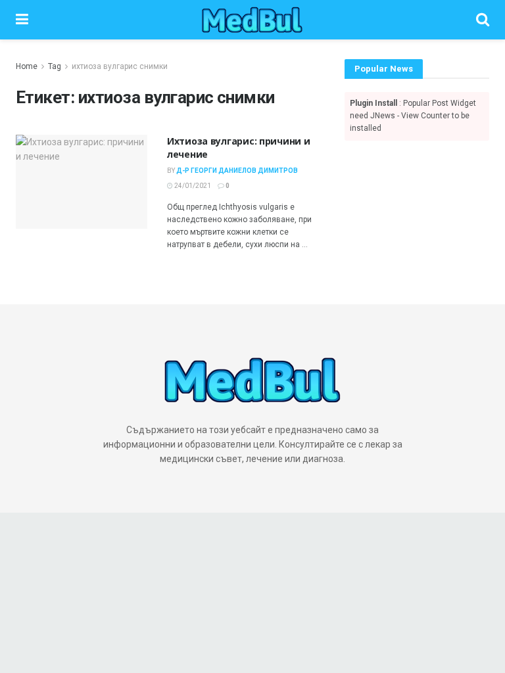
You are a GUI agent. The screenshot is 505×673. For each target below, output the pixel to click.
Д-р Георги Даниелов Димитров (237, 170)
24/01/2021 (192, 185)
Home (26, 66)
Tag (54, 66)
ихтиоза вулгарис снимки (120, 66)
